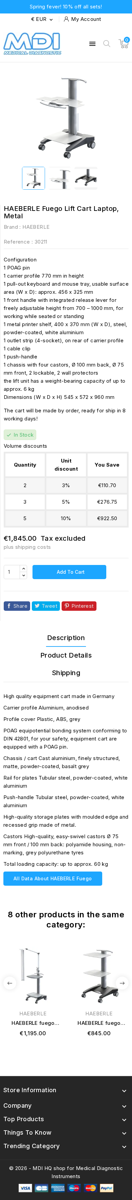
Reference (17, 242)
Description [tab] (66, 638)
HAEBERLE (35, 227)
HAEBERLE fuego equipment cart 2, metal (99, 1023)
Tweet (49, 606)
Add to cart (70, 572)
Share (20, 606)
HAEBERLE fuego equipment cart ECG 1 (33, 1023)
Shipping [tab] (66, 673)
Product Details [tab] (66, 655)
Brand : (12, 227)
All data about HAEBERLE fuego (53, 878)
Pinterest (82, 606)
